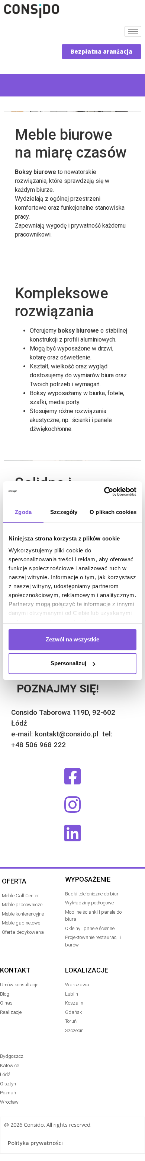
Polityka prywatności (35, 1142)
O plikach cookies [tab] (113, 512)
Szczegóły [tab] (63, 512)
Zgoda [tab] (23, 512)
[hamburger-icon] (133, 31)
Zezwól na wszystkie (72, 639)
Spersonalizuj (68, 663)
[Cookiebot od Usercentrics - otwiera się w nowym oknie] (104, 492)
